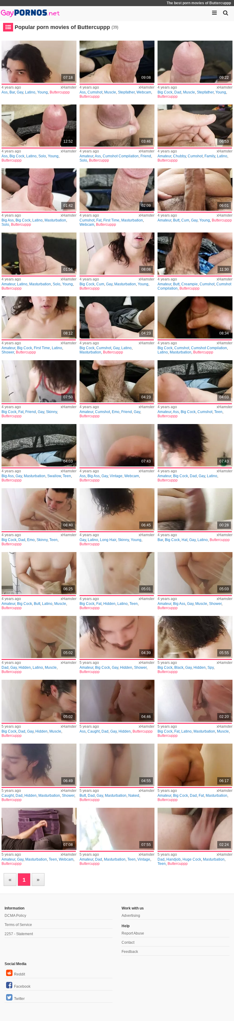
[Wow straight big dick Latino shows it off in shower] (117, 253)
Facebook (22, 986)
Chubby (179, 156)
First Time (111, 220)
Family (209, 156)
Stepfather (126, 92)
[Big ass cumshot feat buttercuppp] (39, 445)
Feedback (130, 952)
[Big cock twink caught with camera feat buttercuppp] (39, 573)
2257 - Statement (19, 934)
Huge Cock (192, 859)
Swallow (54, 476)
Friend (145, 156)
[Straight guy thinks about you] (39, 829)
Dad (177, 92)
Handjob (173, 859)
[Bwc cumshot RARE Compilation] (195, 317)
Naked (133, 795)
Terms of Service (18, 925)
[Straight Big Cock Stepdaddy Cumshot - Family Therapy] (117, 125)
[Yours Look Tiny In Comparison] (117, 829)
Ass (5, 92)
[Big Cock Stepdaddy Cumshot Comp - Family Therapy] (39, 125)
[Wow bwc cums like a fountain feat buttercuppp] (195, 253)
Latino (30, 92)
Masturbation (55, 220)
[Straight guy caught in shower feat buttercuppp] (195, 701)
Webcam (143, 92)
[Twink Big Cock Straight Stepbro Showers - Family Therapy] (39, 62)
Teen (218, 412)
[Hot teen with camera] (39, 701)
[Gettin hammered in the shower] (195, 573)
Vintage (116, 476)
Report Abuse (133, 933)
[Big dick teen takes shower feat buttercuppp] (39, 381)
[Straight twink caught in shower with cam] (117, 637)
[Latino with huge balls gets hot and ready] (39, 317)
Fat (98, 220)
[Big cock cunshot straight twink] (39, 509)
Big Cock (165, 92)
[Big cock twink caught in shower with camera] (195, 637)
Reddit (19, 974)
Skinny (51, 412)
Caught (93, 731)
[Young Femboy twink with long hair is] (117, 509)
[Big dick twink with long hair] (195, 445)
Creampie (189, 284)
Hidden (109, 604)
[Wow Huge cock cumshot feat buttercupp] (195, 189)
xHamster (68, 87)
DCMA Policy (15, 915)
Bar (12, 92)
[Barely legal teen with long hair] (117, 573)
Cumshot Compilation (121, 156)
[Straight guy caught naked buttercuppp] (117, 765)
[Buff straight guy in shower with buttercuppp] (39, 637)
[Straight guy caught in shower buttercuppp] (39, 765)
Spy (210, 667)
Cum (185, 220)
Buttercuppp (60, 92)
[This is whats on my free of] (195, 509)
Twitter (19, 999)
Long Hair (108, 540)
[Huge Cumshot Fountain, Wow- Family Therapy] (195, 125)
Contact (128, 942)
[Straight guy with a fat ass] (195, 765)
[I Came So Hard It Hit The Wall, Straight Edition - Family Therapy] (117, 189)
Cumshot (94, 92)
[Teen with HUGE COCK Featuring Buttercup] (195, 829)
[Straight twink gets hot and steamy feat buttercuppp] (117, 445)
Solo (42, 156)
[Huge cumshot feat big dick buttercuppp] (195, 381)
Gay (20, 92)
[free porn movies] (30, 12)
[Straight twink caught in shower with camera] (117, 701)
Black (178, 667)
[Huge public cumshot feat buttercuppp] (117, 381)
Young (42, 92)
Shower (8, 352)
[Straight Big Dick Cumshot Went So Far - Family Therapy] (39, 189)
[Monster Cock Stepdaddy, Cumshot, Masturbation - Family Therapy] (195, 62)
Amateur (86, 156)
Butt (176, 220)
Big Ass (8, 220)
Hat (184, 540)
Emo (115, 412)
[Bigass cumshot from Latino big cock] (39, 253)
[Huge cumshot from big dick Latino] (117, 317)
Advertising (131, 915)
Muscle (110, 92)
